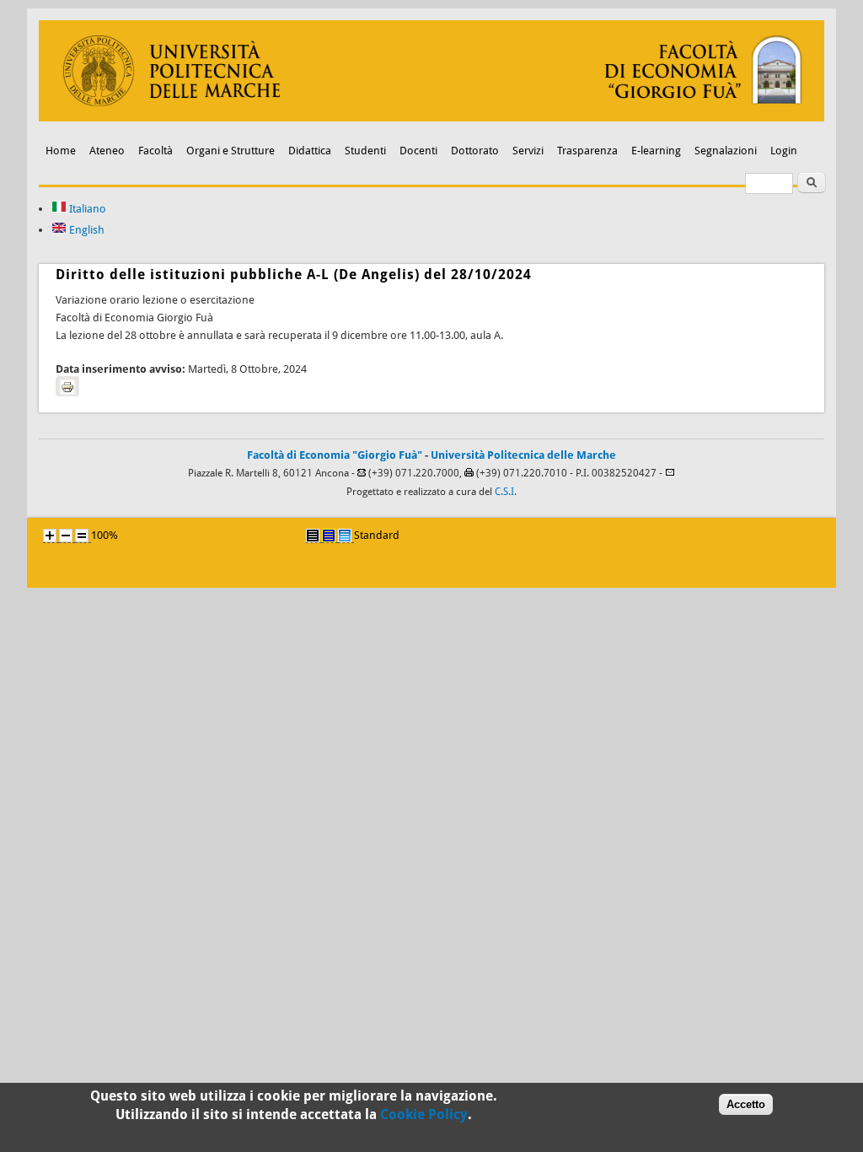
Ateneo (107, 150)
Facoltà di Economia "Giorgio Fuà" (334, 455)
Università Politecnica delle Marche (523, 455)
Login (783, 150)
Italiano (86, 208)
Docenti (418, 150)
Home (61, 150)
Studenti (365, 150)
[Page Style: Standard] (344, 535)
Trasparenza (587, 150)
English (86, 229)
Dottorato (475, 150)
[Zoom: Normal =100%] (81, 535)
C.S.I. (506, 492)
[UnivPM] (431, 117)
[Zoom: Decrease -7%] (65, 535)
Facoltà (155, 150)
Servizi (528, 150)
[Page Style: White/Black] (312, 535)
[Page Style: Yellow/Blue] (328, 535)
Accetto (745, 1104)
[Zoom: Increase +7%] (49, 535)
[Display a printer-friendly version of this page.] (67, 386)
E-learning (656, 150)
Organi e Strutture (230, 150)
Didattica (309, 150)
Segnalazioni (725, 150)
